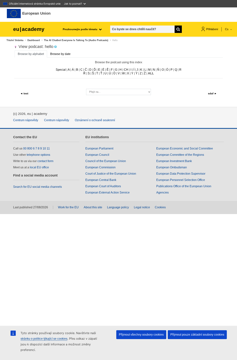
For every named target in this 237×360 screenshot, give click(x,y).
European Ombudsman (171, 167)
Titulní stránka (14, 40)
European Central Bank (100, 179)
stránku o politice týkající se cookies (44, 338)
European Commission (100, 167)
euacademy (28, 29)
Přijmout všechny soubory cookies (141, 334)
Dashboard (33, 40)
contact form (45, 161)
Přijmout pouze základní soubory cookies (197, 334)
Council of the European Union (105, 161)
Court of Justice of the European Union (110, 173)
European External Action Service (107, 192)
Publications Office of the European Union (183, 186)
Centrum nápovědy (25, 120)
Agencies (162, 192)
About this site (93, 207)
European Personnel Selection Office (180, 179)
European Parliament (99, 148)
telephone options (38, 154)
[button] (56, 46)
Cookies (160, 207)
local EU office (39, 167)
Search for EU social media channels (37, 186)
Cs (227, 29)
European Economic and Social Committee (184, 148)
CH (126, 69)
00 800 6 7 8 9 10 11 (36, 148)
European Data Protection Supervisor (180, 173)
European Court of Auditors (103, 186)
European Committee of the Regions (180, 154)
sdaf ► (212, 93)
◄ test (24, 93)
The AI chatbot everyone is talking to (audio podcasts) (76, 40)
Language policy (118, 207)
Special (61, 69)
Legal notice (142, 207)
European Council (97, 154)
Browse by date (60, 53)
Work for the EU (68, 207)
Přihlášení (212, 29)
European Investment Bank (174, 161)
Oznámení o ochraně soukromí (95, 120)
